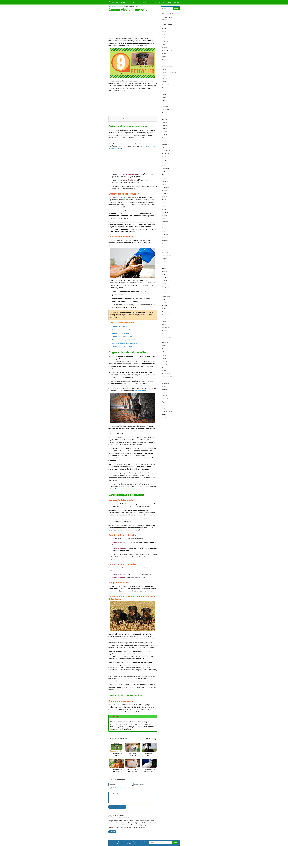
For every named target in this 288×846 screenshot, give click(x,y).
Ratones (164, 364)
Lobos (164, 231)
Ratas (163, 367)
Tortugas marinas (167, 411)
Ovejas (164, 299)
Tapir (163, 392)
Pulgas (164, 352)
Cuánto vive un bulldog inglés (123, 336)
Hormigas (165, 193)
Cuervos (164, 128)
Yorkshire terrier (166, 337)
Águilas (164, 32)
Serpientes (165, 389)
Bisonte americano (167, 50)
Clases (123, 2)
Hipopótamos (166, 187)
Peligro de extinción (173, 2)
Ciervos (164, 100)
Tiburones (165, 399)
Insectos (145, 2)
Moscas (164, 271)
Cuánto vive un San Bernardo (119, 739)
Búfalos (164, 53)
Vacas (164, 414)
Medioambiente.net (139, 842)
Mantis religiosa (166, 255)
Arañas (164, 35)
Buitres (164, 60)
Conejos (164, 119)
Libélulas (164, 225)
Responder (112, 831)
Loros (163, 237)
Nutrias (164, 284)
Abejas (164, 28)
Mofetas (164, 265)
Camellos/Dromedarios (169, 72)
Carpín (164, 88)
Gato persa (165, 160)
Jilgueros (164, 203)
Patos (163, 309)
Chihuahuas (165, 334)
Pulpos (164, 355)
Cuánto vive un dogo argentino (123, 340)
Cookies (126, 844)
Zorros (164, 417)
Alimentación (134, 2)
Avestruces (165, 41)
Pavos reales (165, 315)
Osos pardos (166, 293)
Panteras (164, 305)
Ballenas (164, 47)
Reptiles (161, 2)
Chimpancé (165, 85)
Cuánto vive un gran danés (122, 346)
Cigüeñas (165, 107)
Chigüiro (164, 97)
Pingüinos (165, 342)
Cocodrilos (165, 113)
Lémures (164, 215)
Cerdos (164, 94)
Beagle (164, 324)
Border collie (165, 331)
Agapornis (165, 241)
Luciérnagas (165, 252)
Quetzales (165, 361)
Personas (164, 318)
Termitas (164, 395)
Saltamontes (166, 383)
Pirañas (164, 349)
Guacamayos (166, 244)
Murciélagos (165, 277)
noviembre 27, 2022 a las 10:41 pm (121, 817)
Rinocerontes (166, 374)
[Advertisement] (132, 25)
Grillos (163, 175)
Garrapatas (165, 153)
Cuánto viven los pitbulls (121, 333)
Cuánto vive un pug (150, 739)
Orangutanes (166, 287)
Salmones (165, 380)
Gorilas (164, 172)
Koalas (164, 209)
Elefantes (164, 135)
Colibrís (164, 116)
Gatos (164, 156)
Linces (164, 228)
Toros (163, 408)
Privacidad (133, 844)
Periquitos (165, 247)
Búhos (164, 57)
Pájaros (153, 2)
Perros (164, 321)
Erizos (163, 138)
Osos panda (165, 290)
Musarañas (165, 280)
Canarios (164, 75)
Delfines (164, 132)
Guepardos (165, 178)
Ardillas (164, 38)
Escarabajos (165, 141)
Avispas (164, 44)
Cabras (164, 69)
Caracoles (165, 82)
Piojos (163, 346)
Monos (164, 268)
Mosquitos (165, 274)
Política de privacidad (123, 788)
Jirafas (164, 206)
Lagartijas (165, 212)
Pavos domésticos (167, 312)
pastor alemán (140, 391)
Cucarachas (165, 125)
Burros (164, 63)
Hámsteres (165, 181)
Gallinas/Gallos (166, 150)
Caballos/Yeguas (167, 66)
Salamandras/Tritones (168, 377)
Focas (164, 147)
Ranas (164, 371)
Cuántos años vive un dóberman (124, 330)
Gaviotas (164, 165)
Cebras (164, 91)
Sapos (164, 386)
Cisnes (164, 103)
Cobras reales (166, 110)
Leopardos (165, 222)
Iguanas (164, 197)
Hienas (164, 184)
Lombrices (165, 234)
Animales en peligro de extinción (168, 18)
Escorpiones (165, 144)
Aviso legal (120, 844)
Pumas (164, 358)
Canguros (165, 78)
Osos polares (166, 296)
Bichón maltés (166, 328)
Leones (164, 218)
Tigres (163, 402)
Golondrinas (165, 169)
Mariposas (165, 259)
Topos (164, 405)
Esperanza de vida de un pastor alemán (127, 343)
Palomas (164, 302)
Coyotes (164, 122)
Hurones (164, 190)
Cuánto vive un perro (119, 327)
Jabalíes (164, 200)
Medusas (164, 262)
